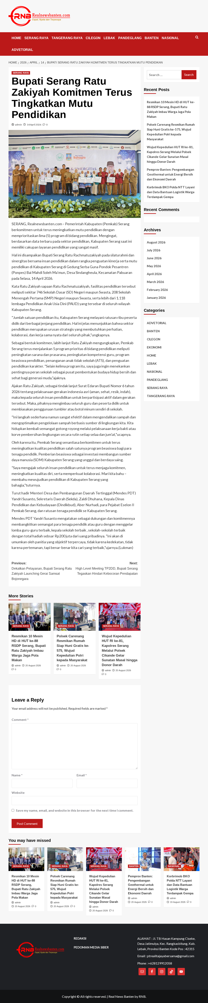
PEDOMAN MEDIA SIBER (91, 947)
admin (18, 124)
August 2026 (156, 242)
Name (17, 775)
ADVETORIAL (22, 49)
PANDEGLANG (130, 38)
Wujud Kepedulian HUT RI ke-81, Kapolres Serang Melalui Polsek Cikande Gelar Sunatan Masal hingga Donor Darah (119, 650)
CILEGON (93, 38)
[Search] (196, 37)
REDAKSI (80, 938)
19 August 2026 (177, 902)
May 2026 (154, 266)
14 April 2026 (34, 124)
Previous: (42, 571)
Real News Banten (121, 996)
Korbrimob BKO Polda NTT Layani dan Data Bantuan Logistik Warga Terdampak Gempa (171, 192)
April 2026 (154, 274)
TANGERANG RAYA (67, 38)
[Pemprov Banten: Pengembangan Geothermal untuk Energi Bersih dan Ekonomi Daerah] (143, 859)
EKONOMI (154, 347)
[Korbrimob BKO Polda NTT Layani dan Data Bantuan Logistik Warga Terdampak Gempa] (181, 859)
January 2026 (156, 297)
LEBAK (109, 38)
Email (82, 775)
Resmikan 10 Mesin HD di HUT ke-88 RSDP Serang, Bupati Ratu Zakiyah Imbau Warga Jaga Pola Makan (171, 109)
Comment (20, 719)
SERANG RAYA (36, 38)
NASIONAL (170, 38)
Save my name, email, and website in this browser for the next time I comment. (74, 810)
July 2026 (153, 250)
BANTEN (152, 38)
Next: (107, 568)
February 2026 (157, 289)
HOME (16, 38)
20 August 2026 (33, 665)
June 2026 (154, 258)
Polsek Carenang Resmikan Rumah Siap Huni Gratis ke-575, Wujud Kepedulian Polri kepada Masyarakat (171, 132)
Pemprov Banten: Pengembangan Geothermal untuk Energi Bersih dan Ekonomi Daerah (170, 174)
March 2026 (155, 282)
